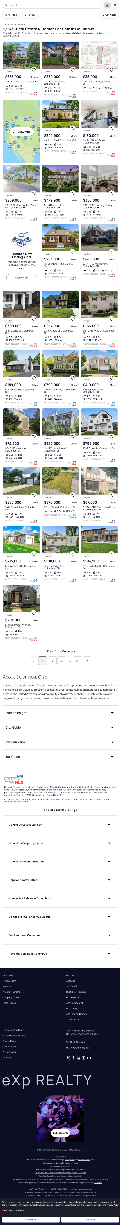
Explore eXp (8, 975)
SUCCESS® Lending (76, 992)
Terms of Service (84, 1160)
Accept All (31, 1219)
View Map (24, 132)
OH (56, 651)
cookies (12, 1202)
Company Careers (12, 997)
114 (77, 660)
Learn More (98, 1183)
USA (48, 651)
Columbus (68, 651)
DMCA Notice (61, 1156)
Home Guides (9, 1003)
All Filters (12, 14)
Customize (90, 1219)
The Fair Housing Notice (97, 1179)
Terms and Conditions (13, 1030)
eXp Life (70, 975)
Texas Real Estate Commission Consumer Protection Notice (60, 1176)
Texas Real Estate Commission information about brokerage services (60, 1173)
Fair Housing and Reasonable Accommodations (60, 1163)
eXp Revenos (72, 997)
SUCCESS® (72, 986)
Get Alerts (110, 14)
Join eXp (7, 986)
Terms (99, 1205)
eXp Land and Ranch (76, 1014)
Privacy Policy (9, 1041)
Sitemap (7, 1057)
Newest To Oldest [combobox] (31, 14)
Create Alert (21, 277)
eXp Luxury (71, 1008)
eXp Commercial (74, 1003)
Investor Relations (11, 992)
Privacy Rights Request (14, 1035)
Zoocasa (70, 981)
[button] (60, 713)
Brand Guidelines (11, 1052)
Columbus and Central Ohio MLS (72, 787)
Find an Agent (9, 981)
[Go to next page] (87, 660)
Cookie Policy (9, 1046)
